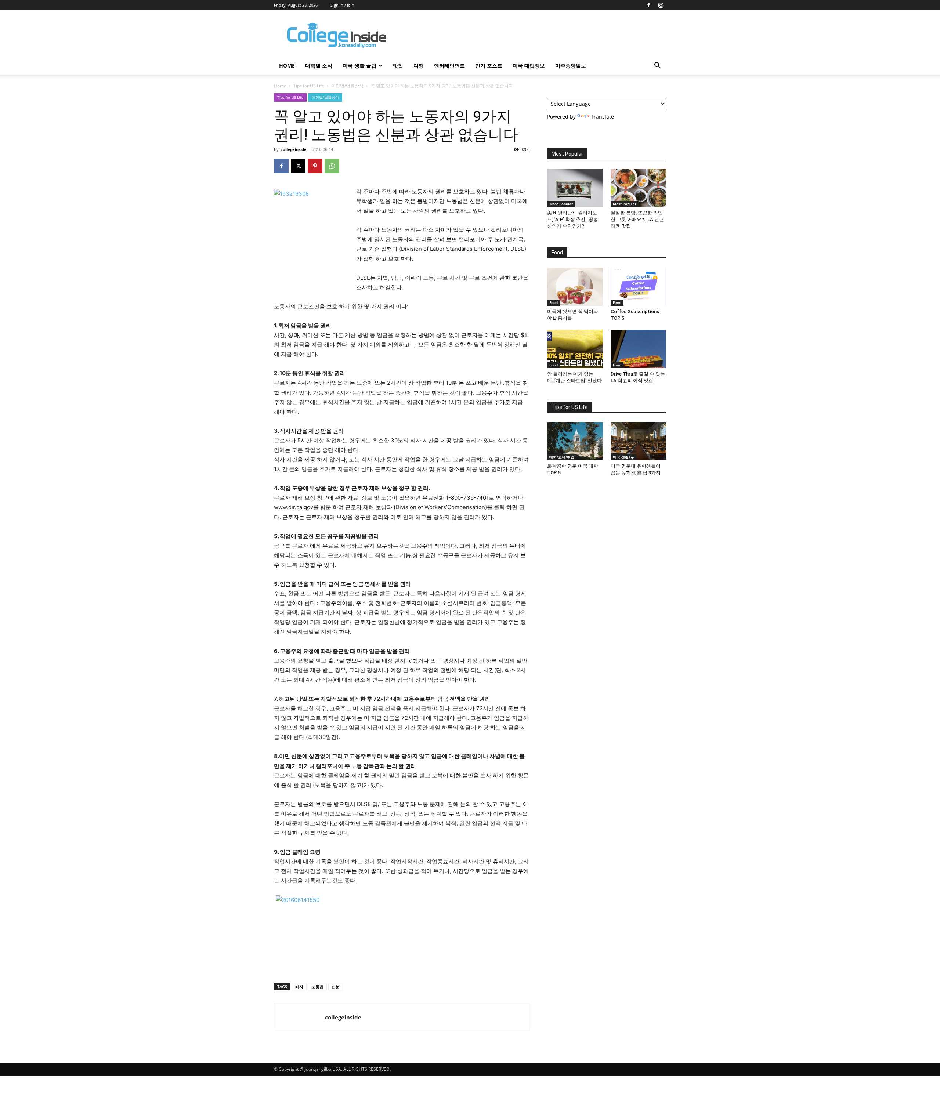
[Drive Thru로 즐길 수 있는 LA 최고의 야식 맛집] (638, 349)
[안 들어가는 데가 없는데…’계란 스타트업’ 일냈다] (575, 349)
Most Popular (561, 203)
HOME (287, 65)
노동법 (317, 986)
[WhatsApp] (332, 166)
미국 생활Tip (623, 457)
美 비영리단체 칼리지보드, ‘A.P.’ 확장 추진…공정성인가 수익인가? (572, 219)
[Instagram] (660, 5)
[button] (657, 66)
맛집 (398, 65)
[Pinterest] (315, 166)
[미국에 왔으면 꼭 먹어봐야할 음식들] (575, 287)
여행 (418, 65)
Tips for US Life (308, 86)
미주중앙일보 (570, 65)
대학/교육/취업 (561, 457)
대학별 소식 (318, 65)
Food (553, 302)
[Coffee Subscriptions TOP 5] (638, 287)
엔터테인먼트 (449, 65)
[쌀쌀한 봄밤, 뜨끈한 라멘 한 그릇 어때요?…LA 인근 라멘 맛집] (638, 188)
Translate (602, 116)
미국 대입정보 (529, 65)
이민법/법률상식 (347, 86)
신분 (336, 986)
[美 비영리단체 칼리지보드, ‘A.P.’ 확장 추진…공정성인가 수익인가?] (575, 188)
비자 (299, 986)
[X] (298, 166)
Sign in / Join (342, 5)
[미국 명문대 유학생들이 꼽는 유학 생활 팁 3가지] (638, 441)
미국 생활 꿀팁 (359, 65)
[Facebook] (648, 5)
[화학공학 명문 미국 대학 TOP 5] (575, 441)
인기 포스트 (488, 65)
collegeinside (294, 149)
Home (280, 86)
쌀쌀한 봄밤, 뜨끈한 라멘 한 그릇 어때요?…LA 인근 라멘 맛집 (637, 219)
